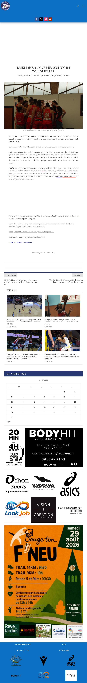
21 (54, 407)
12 (34, 402)
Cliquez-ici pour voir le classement (21, 242)
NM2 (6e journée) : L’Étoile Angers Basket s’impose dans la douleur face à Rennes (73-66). (24, 322)
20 (45, 407)
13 (45, 402)
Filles (52, 76)
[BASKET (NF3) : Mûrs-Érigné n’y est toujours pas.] (43, 105)
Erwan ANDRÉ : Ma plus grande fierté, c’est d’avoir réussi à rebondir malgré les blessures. (62, 356)
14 (54, 402)
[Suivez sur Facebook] (37, 19)
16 (75, 402)
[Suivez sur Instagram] (46, 19)
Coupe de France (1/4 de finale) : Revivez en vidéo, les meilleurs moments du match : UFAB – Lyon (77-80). (23, 356)
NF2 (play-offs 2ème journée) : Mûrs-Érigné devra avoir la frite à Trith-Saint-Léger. (62, 322)
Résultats (65, 76)
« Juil (9, 422)
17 (12, 407)
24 (12, 412)
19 (34, 407)
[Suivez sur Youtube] (50, 19)
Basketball (46, 76)
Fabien (27, 76)
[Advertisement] (43, 39)
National (58, 76)
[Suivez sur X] (41, 19)
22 (64, 407)
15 (64, 402)
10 (12, 402)
